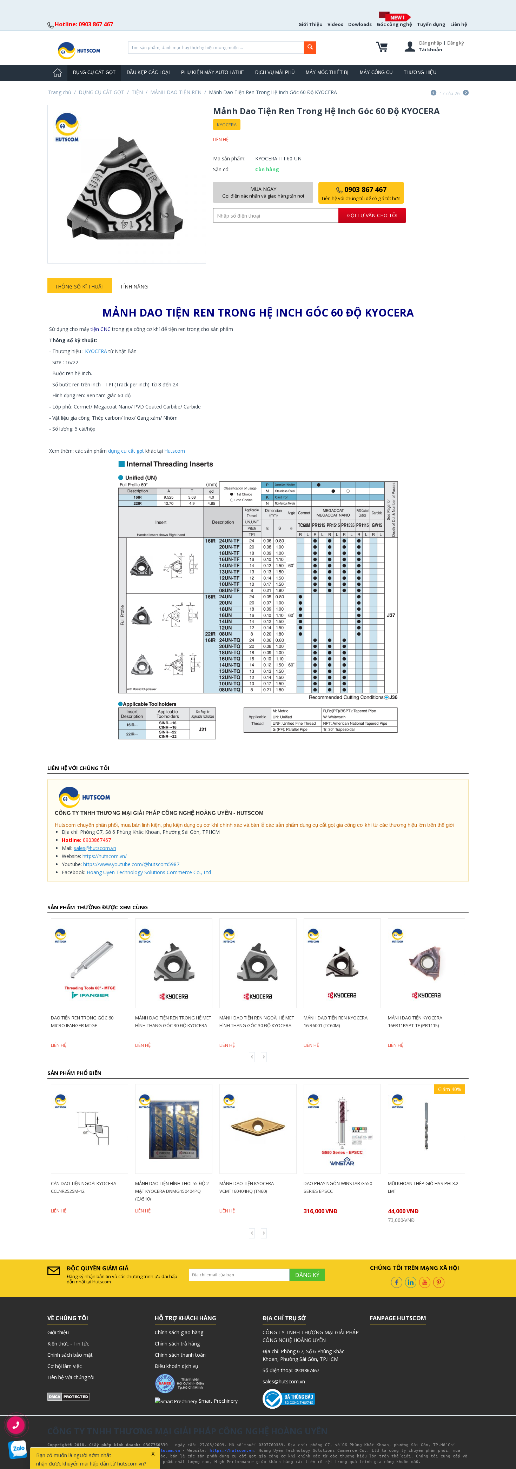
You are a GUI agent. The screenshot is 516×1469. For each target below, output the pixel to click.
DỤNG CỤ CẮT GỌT (94, 72)
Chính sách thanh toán (180, 1354)
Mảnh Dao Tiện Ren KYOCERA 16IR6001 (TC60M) (252, 1022)
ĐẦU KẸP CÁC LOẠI (148, 72)
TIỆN (137, 92)
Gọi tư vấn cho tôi (372, 215)
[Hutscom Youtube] (424, 1281)
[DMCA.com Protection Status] (68, 1396)
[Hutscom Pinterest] (438, 1281)
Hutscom (174, 450)
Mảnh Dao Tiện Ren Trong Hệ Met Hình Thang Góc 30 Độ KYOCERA (90, 1022)
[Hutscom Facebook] (396, 1281)
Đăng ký (455, 43)
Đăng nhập (430, 43)
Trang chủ (59, 92)
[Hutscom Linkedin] (410, 1281)
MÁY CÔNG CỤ (376, 72)
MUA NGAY (263, 192)
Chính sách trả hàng (177, 1343)
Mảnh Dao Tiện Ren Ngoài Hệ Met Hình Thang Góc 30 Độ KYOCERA (173, 1022)
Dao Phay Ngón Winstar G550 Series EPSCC (257, 1187)
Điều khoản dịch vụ (176, 1366)
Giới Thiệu (310, 24)
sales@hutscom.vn (95, 848)
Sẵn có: (221, 169)
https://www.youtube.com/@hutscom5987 (131, 864)
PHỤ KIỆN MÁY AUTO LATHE (212, 72)
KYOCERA (227, 124)
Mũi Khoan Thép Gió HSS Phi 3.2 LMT (342, 1187)
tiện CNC (101, 329)
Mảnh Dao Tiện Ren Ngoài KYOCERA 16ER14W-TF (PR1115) (421, 1022)
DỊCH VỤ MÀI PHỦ (275, 72)
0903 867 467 (361, 193)
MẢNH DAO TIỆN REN (175, 92)
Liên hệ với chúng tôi (70, 1377)
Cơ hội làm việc (64, 1366)
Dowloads (360, 24)
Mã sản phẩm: (229, 158)
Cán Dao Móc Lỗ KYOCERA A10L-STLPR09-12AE (426, 1187)
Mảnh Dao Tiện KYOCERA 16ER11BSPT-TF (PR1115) (331, 1022)
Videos (335, 24)
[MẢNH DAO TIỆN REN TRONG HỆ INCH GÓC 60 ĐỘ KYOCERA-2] (127, 184)
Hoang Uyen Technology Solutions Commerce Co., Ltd (149, 872)
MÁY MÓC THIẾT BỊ (327, 72)
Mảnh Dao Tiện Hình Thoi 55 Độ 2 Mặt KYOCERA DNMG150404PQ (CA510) (91, 1191)
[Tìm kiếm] (310, 47)
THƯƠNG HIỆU (420, 72)
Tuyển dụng (431, 24)
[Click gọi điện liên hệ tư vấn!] (16, 1425)
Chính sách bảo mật (70, 1354)
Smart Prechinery (217, 1400)
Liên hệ (458, 24)
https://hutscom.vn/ (104, 856)
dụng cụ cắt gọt (126, 450)
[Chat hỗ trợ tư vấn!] (17, 1450)
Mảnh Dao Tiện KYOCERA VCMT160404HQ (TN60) (165, 1187)
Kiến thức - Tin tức (68, 1343)
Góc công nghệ (394, 24)
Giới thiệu (58, 1332)
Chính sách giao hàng (179, 1332)
